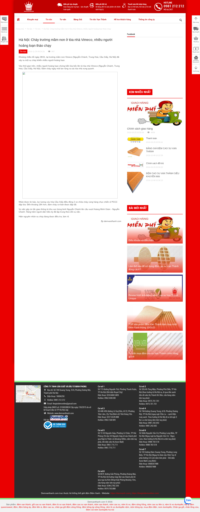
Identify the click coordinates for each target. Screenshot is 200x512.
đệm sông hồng (139, 504)
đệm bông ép (25, 507)
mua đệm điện (150, 507)
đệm (15, 507)
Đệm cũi (90, 509)
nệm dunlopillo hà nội (104, 509)
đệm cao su (48, 507)
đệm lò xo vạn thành (61, 504)
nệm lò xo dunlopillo (174, 504)
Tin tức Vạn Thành (98, 19)
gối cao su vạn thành (41, 504)
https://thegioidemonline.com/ (145, 493)
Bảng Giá (78, 19)
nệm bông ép (136, 507)
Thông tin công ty (147, 19)
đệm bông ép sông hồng (93, 507)
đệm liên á (37, 507)
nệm (127, 507)
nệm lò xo (125, 504)
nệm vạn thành (101, 504)
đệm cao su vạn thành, (83, 504)
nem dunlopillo (165, 507)
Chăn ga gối (178, 507)
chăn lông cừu (192, 507)
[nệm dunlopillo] (59, 420)
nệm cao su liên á (155, 504)
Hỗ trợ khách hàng (122, 19)
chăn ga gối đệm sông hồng (68, 507)
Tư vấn (63, 19)
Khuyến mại (32, 19)
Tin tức (49, 19)
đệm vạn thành (24, 504)
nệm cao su (114, 504)
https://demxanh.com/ (121, 493)
